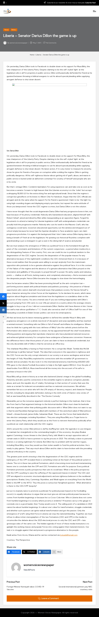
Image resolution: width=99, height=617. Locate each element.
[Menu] (94, 11)
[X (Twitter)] (3, 303)
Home (32, 55)
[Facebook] (3, 296)
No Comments (51, 43)
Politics (13, 30)
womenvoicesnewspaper (39, 565)
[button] (29, 570)
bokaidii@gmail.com (68, 535)
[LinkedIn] (3, 310)
